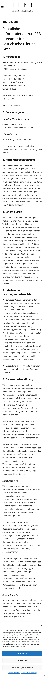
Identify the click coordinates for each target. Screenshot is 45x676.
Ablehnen (22, 660)
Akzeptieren (22, 653)
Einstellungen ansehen (22, 667)
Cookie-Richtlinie (14, 673)
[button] (41, 625)
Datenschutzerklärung (29, 673)
